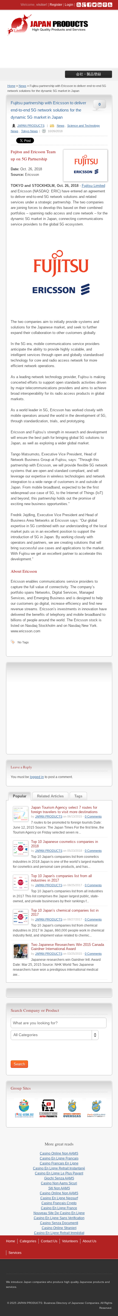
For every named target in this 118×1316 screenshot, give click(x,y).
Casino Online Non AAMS (59, 1153)
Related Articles (50, 796)
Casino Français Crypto (59, 1203)
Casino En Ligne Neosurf (59, 1198)
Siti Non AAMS (59, 1188)
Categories (28, 1241)
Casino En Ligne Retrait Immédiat (59, 1233)
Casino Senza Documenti (59, 1223)
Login (69, 5)
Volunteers (70, 1241)
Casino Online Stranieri (59, 1228)
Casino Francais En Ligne (59, 1163)
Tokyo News (29, 131)
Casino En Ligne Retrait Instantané (59, 1168)
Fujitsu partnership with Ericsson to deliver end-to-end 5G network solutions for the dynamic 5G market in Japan (48, 110)
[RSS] (79, 5)
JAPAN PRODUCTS (30, 125)
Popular (19, 796)
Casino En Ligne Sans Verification (59, 1218)
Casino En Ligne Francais (59, 1158)
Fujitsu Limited (93, 186)
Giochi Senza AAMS (59, 1178)
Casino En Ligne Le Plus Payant (59, 1173)
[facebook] (89, 5)
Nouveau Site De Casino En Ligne (59, 1213)
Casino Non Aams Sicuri (59, 1183)
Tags (78, 796)
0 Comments (93, 816)
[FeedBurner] (110, 5)
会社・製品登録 (88, 74)
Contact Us (49, 1241)
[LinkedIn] (99, 5)
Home (11, 85)
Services (15, 1253)
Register (56, 5)
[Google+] (84, 5)
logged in (37, 777)
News (22, 85)
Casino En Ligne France (59, 1208)
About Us (89, 1241)
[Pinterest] (105, 5)
